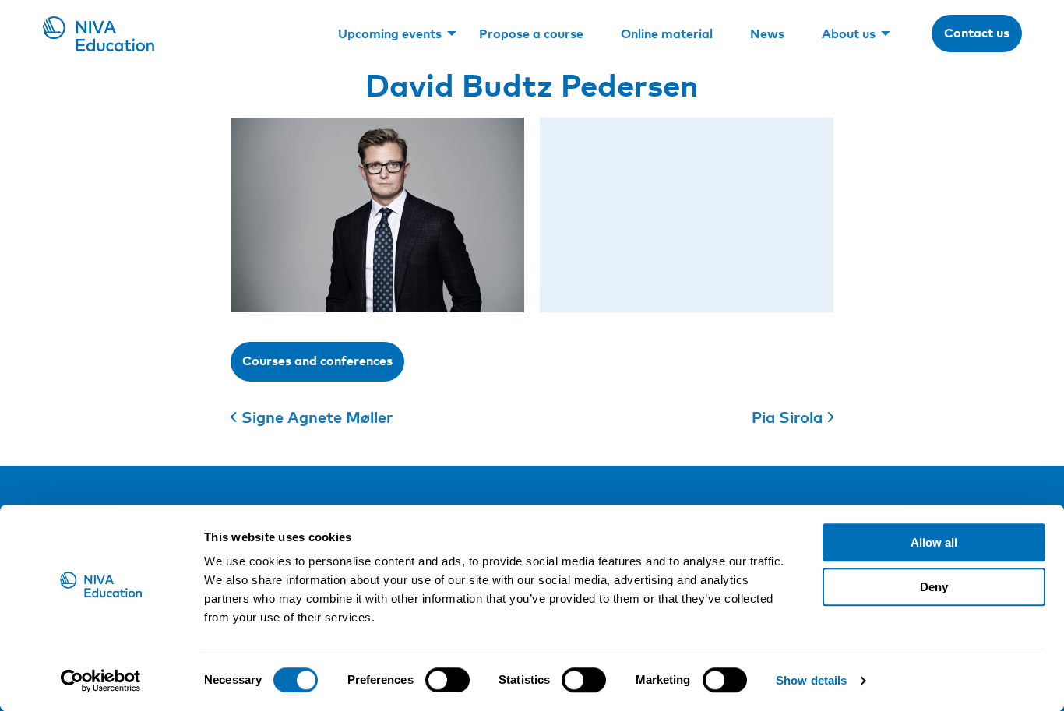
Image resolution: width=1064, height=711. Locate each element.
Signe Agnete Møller (317, 416)
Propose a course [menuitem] (531, 33)
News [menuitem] (767, 33)
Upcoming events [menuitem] (390, 33)
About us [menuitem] (849, 33)
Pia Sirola (787, 416)
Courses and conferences (317, 360)
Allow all (934, 542)
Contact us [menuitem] (976, 32)
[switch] (447, 679)
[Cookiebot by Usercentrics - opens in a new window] (101, 680)
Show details (811, 680)
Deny (934, 586)
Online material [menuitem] (667, 33)
